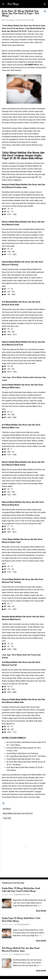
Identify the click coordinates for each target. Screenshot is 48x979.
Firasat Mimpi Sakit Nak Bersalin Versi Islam (23, 759)
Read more (41, 911)
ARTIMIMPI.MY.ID (31, 65)
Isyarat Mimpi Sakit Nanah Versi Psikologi (22, 753)
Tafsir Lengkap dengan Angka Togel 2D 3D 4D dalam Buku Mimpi (23, 155)
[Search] (44, 4)
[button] (44, 12)
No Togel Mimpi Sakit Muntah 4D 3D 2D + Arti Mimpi (26, 756)
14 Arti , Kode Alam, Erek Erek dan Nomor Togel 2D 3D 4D (23, 28)
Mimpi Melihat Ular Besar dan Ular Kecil (17, 813)
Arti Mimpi (13, 4)
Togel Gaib (7, 818)
